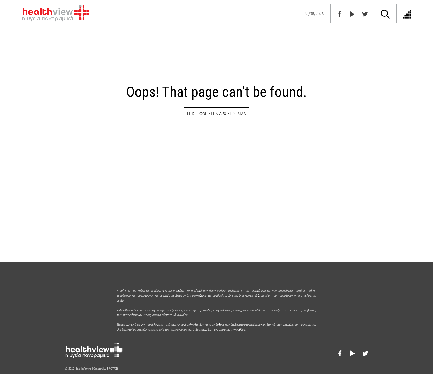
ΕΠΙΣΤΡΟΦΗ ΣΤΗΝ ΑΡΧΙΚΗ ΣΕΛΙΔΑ (216, 114)
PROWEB (112, 368)
